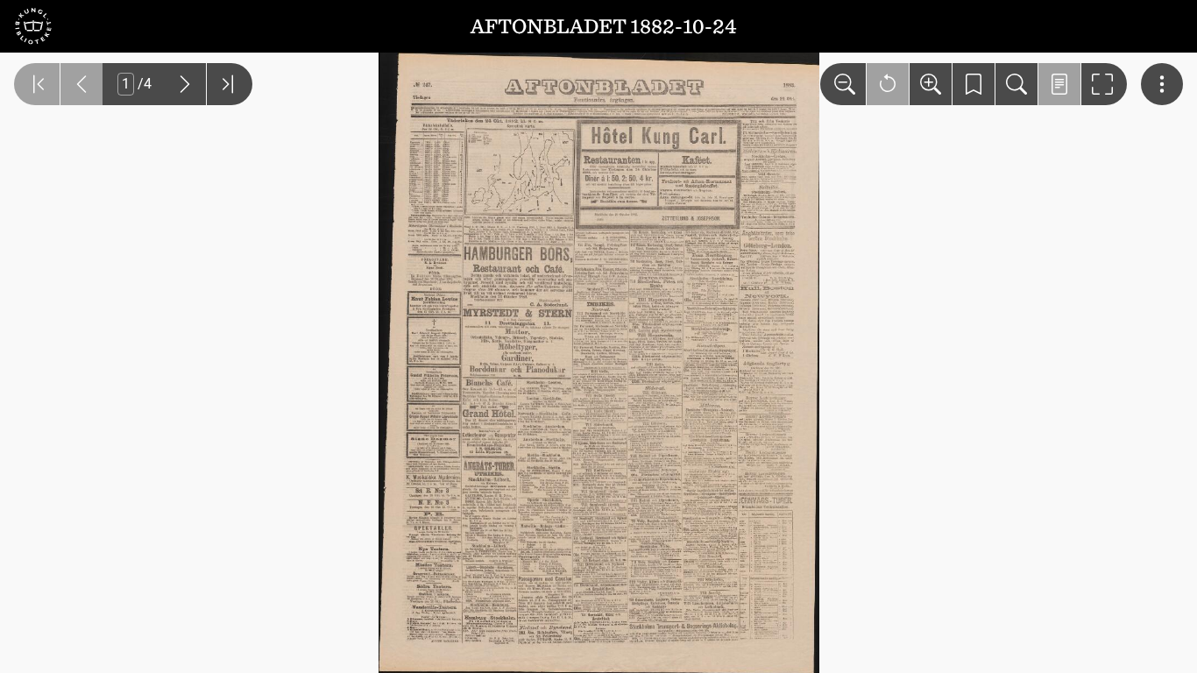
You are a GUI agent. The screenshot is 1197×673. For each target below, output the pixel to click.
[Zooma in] (931, 84)
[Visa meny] (1162, 84)
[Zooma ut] (843, 84)
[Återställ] (888, 84)
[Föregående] (81, 84)
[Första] (37, 84)
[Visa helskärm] (1104, 84)
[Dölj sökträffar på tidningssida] (1059, 84)
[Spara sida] (974, 84)
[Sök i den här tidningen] (1016, 84)
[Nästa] (185, 84)
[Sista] (229, 84)
